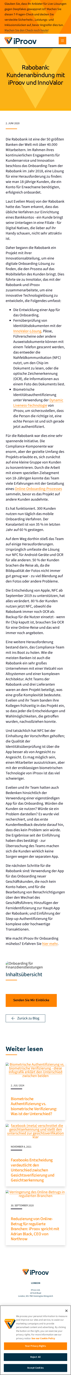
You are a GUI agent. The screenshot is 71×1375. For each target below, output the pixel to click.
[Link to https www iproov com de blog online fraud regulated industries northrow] (35, 1192)
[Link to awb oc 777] (62, 40)
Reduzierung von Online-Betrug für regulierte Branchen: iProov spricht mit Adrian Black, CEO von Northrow (35, 1229)
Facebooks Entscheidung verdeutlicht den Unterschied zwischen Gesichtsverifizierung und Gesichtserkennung (32, 1170)
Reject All (35, 1357)
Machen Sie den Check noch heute (26, 30)
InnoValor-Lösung (27, 331)
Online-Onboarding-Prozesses (38, 489)
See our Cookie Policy (43, 1338)
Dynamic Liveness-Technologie (38, 402)
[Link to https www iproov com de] (20, 37)
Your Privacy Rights (35, 1346)
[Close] (66, 1311)
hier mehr (50, 943)
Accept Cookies (35, 1368)
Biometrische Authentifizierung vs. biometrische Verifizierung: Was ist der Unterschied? (34, 1106)
